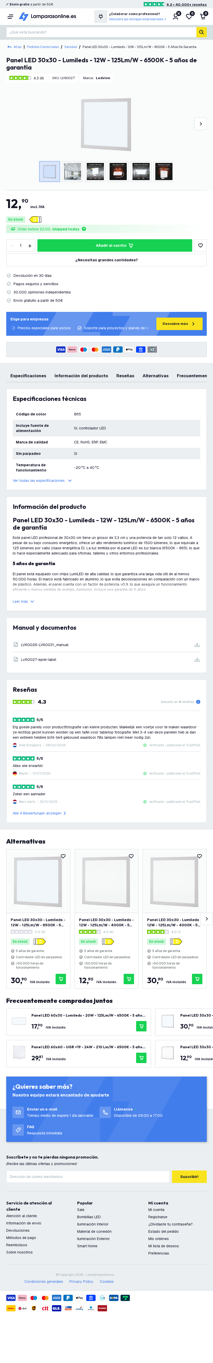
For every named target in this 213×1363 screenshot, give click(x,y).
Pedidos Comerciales (43, 47)
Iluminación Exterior (93, 1238)
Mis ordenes (158, 1238)
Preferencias (158, 1253)
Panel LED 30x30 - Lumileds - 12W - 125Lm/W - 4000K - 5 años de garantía (106, 922)
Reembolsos (16, 1245)
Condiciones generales (43, 1281)
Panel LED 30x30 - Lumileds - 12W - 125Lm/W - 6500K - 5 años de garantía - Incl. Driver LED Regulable (38, 922)
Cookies (107, 1281)
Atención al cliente (21, 1216)
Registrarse (157, 1217)
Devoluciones (18, 1230)
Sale (80, 1209)
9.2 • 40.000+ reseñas (187, 4)
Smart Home (87, 1246)
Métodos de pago (21, 1237)
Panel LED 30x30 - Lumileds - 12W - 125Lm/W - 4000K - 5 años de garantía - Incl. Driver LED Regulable (174, 922)
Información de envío (23, 1223)
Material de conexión (94, 1231)
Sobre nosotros (19, 1252)
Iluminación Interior (93, 1224)
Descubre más (175, 323)
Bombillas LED (89, 1217)
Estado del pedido (163, 1231)
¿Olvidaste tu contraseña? (170, 1224)
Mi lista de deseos (163, 1246)
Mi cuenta (156, 1209)
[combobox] (101, 32)
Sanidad (70, 47)
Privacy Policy (81, 1281)
